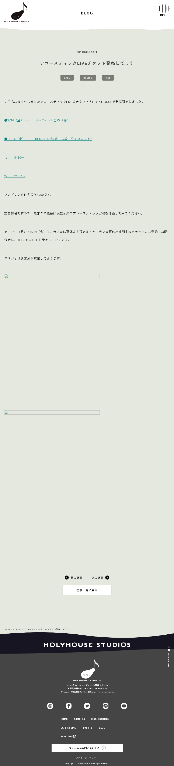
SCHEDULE (66, 736)
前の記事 (76, 578)
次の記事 (97, 578)
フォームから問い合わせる (84, 748)
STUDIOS (79, 719)
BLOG (18, 629)
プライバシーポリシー (87, 757)
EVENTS (87, 728)
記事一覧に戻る (87, 590)
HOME (8, 629)
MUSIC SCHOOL (100, 719)
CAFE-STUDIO (68, 728)
